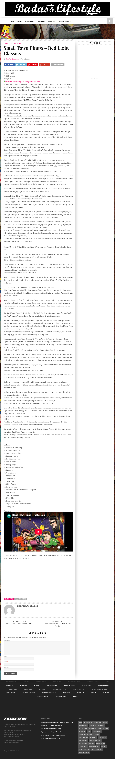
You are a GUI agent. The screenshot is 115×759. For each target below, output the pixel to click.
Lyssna (105, 722)
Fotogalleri (57, 682)
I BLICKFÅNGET (9, 685)
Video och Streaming (28, 692)
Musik (19, 21)
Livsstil (96, 734)
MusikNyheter (88, 722)
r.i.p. (80, 750)
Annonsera (80, 692)
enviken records (103, 728)
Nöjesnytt (93, 725)
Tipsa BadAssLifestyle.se (99, 689)
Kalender (41, 21)
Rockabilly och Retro (59, 689)
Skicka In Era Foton (79, 689)
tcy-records (83, 728)
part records (83, 725)
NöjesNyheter (83, 741)
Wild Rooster (100, 744)
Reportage (42, 689)
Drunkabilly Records (85, 734)
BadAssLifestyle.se (12, 59)
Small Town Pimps (20, 599)
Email (6, 662)
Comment (7, 640)
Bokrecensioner (11, 682)
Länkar (93, 692)
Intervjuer (23, 685)
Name (6, 656)
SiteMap (75, 696)
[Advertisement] (57, 31)
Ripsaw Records (94, 747)
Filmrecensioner (41, 682)
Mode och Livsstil (69, 685)
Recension (101, 725)
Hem (12, 21)
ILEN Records (83, 744)
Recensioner (29, 21)
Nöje (80, 722)
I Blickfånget (83, 747)
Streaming (82, 731)
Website (6, 667)
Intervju (91, 744)
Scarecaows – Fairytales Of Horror (19, 624)
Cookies (26, 682)
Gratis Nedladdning (93, 682)
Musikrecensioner (104, 685)
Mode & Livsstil (65, 21)
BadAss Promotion (43, 696)
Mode (89, 731)
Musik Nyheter (86, 685)
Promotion (92, 728)
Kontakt (37, 685)
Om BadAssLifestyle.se (49, 692)
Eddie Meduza (102, 737)
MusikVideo (93, 737)
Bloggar (51, 21)
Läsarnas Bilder (52, 685)
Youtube (103, 747)
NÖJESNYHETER (12, 689)
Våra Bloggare (10, 692)
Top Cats (87, 750)
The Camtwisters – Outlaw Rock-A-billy (57, 625)
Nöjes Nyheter (97, 731)
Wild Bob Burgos (84, 753)
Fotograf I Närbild (74, 682)
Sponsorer (66, 692)
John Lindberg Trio (95, 741)
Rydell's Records (97, 750)
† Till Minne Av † (61, 696)
